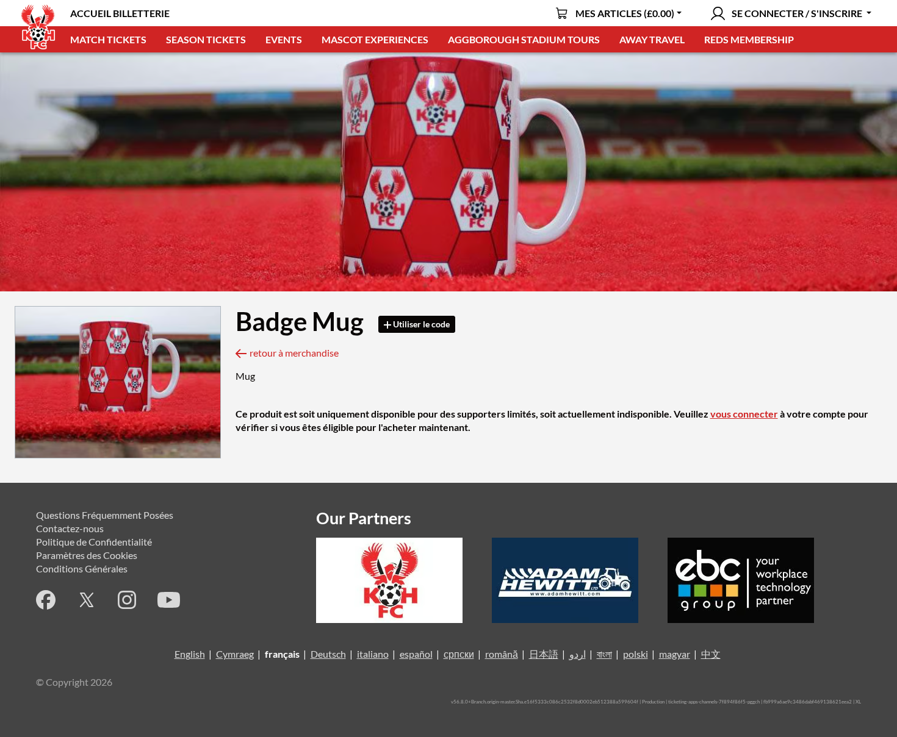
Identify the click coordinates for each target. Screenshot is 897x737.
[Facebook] (46, 600)
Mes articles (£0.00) (624, 13)
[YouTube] (168, 600)
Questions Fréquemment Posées (104, 515)
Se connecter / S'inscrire (797, 13)
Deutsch (328, 654)
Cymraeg (235, 654)
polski (635, 654)
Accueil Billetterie (120, 13)
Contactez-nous (70, 528)
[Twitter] (86, 600)
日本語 (543, 654)
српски (459, 654)
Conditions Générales (82, 568)
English (190, 654)
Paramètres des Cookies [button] (86, 555)
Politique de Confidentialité (94, 541)
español (416, 654)
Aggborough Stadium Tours (524, 39)
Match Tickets (108, 39)
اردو (577, 654)
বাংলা (604, 654)
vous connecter (744, 413)
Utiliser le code (420, 324)
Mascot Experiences (375, 39)
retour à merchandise (294, 352)
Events (283, 39)
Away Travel (652, 39)
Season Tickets (206, 39)
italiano (373, 654)
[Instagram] (127, 600)
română (501, 654)
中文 (711, 654)
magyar (674, 654)
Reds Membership (749, 39)
